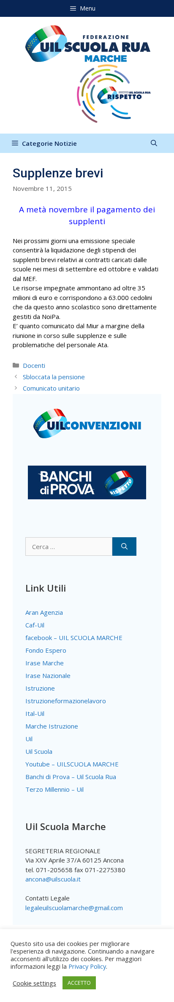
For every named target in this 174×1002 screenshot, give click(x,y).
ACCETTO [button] (79, 982)
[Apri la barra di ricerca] (154, 143)
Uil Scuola (38, 751)
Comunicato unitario (51, 388)
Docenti (34, 365)
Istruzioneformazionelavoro (65, 701)
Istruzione (40, 688)
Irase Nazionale (48, 675)
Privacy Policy (87, 966)
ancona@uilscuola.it (53, 879)
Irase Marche (44, 663)
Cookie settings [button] (34, 983)
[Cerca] (124, 546)
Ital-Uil (34, 713)
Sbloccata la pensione (54, 376)
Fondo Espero (45, 650)
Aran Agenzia (44, 612)
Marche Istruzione (51, 726)
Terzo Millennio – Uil (54, 789)
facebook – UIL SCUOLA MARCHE (73, 637)
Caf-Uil (34, 625)
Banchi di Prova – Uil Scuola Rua (70, 776)
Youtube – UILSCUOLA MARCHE (72, 764)
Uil (29, 738)
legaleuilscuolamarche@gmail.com (74, 907)
